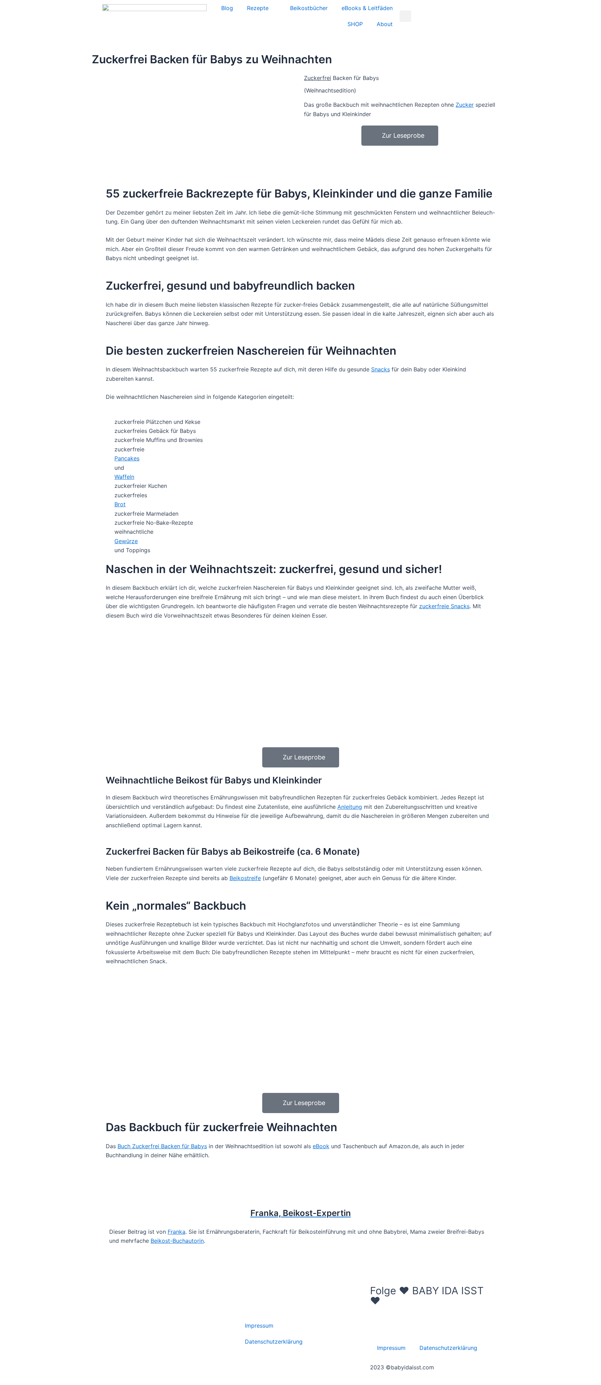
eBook (321, 1146)
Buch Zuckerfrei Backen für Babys (162, 1146)
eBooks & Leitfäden (367, 8)
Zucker (465, 104)
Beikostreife (245, 878)
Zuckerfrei (317, 77)
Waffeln (124, 476)
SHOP (355, 24)
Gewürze (126, 541)
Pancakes (126, 458)
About (385, 24)
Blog (227, 8)
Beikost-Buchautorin (177, 1240)
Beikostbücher (309, 8)
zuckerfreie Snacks (444, 606)
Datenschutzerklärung (274, 1341)
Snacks (380, 369)
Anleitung (349, 806)
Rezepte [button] (258, 8)
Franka (176, 1231)
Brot (120, 504)
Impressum (259, 1325)
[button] (405, 16)
